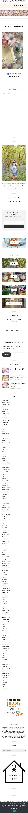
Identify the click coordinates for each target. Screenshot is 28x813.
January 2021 (5, 460)
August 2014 (5, 624)
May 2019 (4, 496)
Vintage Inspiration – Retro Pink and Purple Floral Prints (17, 369)
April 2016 (4, 579)
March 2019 (4, 501)
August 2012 (5, 677)
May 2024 (4, 418)
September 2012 (6, 675)
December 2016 (6, 561)
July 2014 (4, 626)
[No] (26, 807)
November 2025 (6, 402)
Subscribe (6, 354)
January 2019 (5, 505)
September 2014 (6, 621)
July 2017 (4, 545)
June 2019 (4, 494)
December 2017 (5, 534)
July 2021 (4, 447)
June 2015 (4, 601)
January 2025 (5, 413)
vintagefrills (16, 73)
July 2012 (4, 680)
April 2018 (4, 525)
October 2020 (5, 467)
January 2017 (5, 559)
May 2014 (4, 630)
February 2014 (5, 637)
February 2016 (5, 583)
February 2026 (5, 400)
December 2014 (6, 615)
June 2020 (4, 476)
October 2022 (5, 434)
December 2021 (6, 442)
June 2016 (4, 574)
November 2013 (6, 644)
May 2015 (4, 604)
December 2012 (6, 668)
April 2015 (4, 606)
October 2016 (5, 566)
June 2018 (4, 521)
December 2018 (6, 507)
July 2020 (4, 474)
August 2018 (5, 516)
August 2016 (5, 570)
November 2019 (6, 487)
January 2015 (5, 613)
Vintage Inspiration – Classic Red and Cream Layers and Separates (17, 385)
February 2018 (5, 530)
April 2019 (4, 498)
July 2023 (4, 425)
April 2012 (4, 686)
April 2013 (4, 660)
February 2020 (5, 481)
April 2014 (4, 633)
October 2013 (5, 646)
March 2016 (4, 581)
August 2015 (5, 597)
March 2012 (5, 689)
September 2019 (6, 492)
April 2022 (4, 436)
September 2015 (6, 595)
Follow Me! (14, 321)
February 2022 (5, 440)
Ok (14, 810)
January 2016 (5, 586)
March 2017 (4, 554)
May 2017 (4, 550)
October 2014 (5, 619)
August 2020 (5, 472)
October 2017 (5, 539)
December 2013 (6, 642)
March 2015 (5, 608)
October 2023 (5, 422)
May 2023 (4, 429)
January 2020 (5, 483)
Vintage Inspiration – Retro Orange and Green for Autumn (18, 377)
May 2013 (4, 657)
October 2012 (5, 673)
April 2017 (4, 552)
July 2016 (4, 572)
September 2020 (6, 469)
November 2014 (6, 617)
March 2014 (5, 635)
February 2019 (5, 503)
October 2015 (5, 592)
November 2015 (6, 590)
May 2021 (4, 451)
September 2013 (6, 648)
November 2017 (5, 536)
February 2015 (5, 610)
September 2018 (6, 514)
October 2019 (5, 489)
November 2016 (6, 563)
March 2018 (4, 527)
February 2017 (5, 557)
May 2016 (4, 577)
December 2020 (6, 463)
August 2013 (5, 651)
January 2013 (5, 666)
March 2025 (5, 409)
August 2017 (5, 543)
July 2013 (4, 653)
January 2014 (5, 639)
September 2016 (6, 568)
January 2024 (5, 420)
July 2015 (4, 599)
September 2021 (6, 445)
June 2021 (4, 449)
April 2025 (4, 407)
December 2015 (6, 588)
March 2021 (5, 456)
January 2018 (5, 532)
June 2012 (4, 682)
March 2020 (5, 478)
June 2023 (4, 427)
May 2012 (4, 684)
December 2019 (6, 485)
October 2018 (5, 512)
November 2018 (6, 510)
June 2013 (4, 655)
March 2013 (4, 662)
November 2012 (6, 671)
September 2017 (6, 541)
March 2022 (5, 438)
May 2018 (4, 523)
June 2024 (4, 416)
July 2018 (4, 519)
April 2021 (4, 454)
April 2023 (4, 431)
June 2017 (4, 548)
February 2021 (5, 458)
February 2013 (5, 664)
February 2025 (5, 411)
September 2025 (6, 404)
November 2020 (6, 465)
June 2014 (4, 628)
